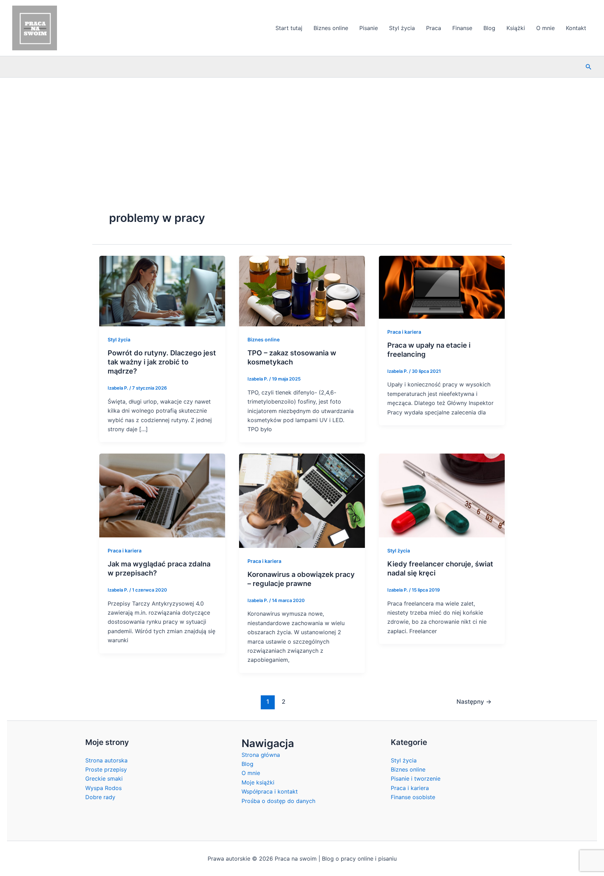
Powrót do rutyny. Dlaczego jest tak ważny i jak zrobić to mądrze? (162, 362)
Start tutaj (288, 27)
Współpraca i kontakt (270, 791)
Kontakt (576, 27)
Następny (473, 701)
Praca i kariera (404, 332)
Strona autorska (106, 760)
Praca (433, 27)
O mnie (545, 27)
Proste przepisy (106, 769)
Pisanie (368, 27)
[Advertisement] (302, 130)
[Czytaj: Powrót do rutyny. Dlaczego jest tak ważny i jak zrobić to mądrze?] (162, 290)
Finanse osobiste (413, 797)
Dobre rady (100, 797)
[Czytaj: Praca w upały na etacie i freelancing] (442, 286)
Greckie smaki (104, 778)
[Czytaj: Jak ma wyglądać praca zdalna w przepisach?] (162, 494)
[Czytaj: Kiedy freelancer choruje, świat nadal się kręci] (442, 494)
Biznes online (331, 27)
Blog (489, 27)
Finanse (462, 27)
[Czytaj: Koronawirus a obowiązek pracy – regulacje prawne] (302, 500)
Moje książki (258, 782)
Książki (515, 27)
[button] (588, 67)
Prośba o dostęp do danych (278, 800)
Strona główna (261, 754)
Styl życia (402, 27)
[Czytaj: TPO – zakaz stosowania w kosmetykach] (302, 290)
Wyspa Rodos (103, 787)
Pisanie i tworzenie (415, 778)
